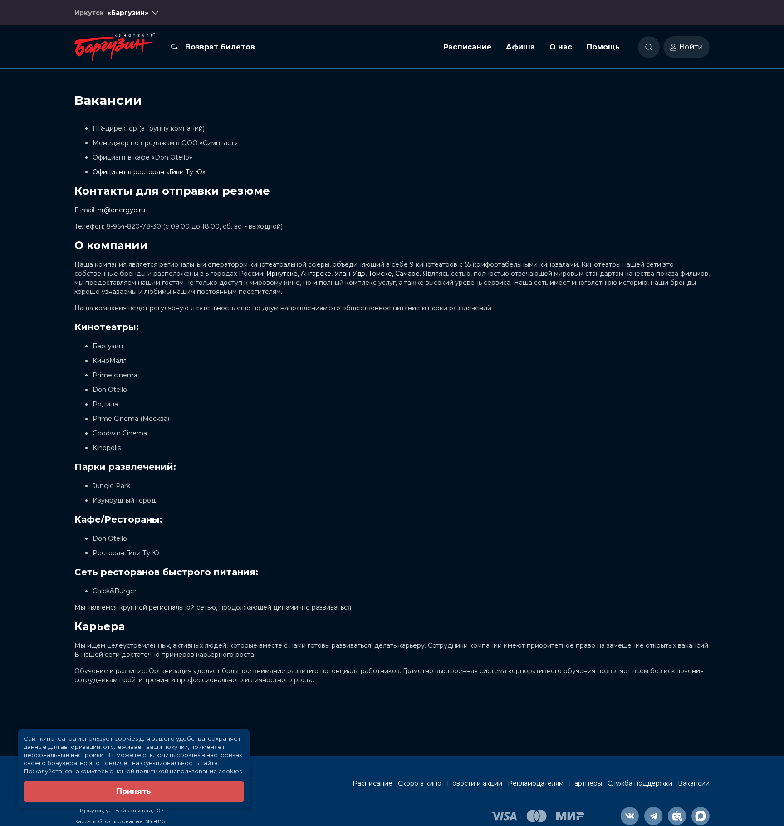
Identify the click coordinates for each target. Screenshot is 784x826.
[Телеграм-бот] (677, 816)
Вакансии (694, 783)
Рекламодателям (536, 783)
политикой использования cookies (189, 771)
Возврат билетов (220, 47)
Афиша (520, 47)
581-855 (155, 821)
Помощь (603, 47)
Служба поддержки (640, 783)
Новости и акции (474, 783)
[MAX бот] (700, 816)
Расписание (467, 47)
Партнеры (585, 783)
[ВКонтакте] (630, 816)
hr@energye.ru (121, 210)
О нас (560, 47)
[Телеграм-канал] (653, 816)
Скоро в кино (419, 783)
